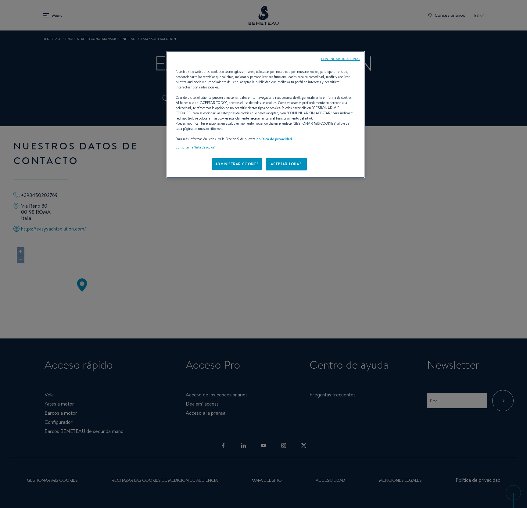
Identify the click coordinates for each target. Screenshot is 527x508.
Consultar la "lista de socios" (195, 147)
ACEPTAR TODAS (286, 164)
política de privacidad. (274, 139)
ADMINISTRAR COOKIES (237, 164)
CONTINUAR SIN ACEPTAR (340, 59)
